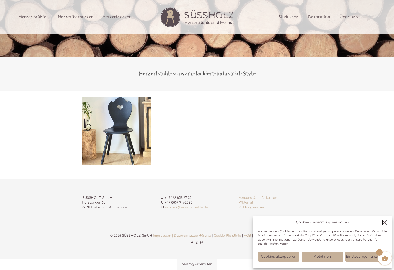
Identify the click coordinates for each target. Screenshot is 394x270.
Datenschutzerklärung (192, 235)
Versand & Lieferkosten (258, 197)
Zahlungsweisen (252, 207)
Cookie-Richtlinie (227, 235)
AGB (247, 235)
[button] (384, 222)
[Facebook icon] (192, 243)
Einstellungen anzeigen (366, 257)
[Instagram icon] (202, 243)
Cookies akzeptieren (278, 257)
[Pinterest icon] (197, 243)
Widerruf (246, 202)
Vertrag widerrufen (197, 264)
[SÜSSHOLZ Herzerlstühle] (197, 17)
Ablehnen (322, 257)
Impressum (162, 235)
